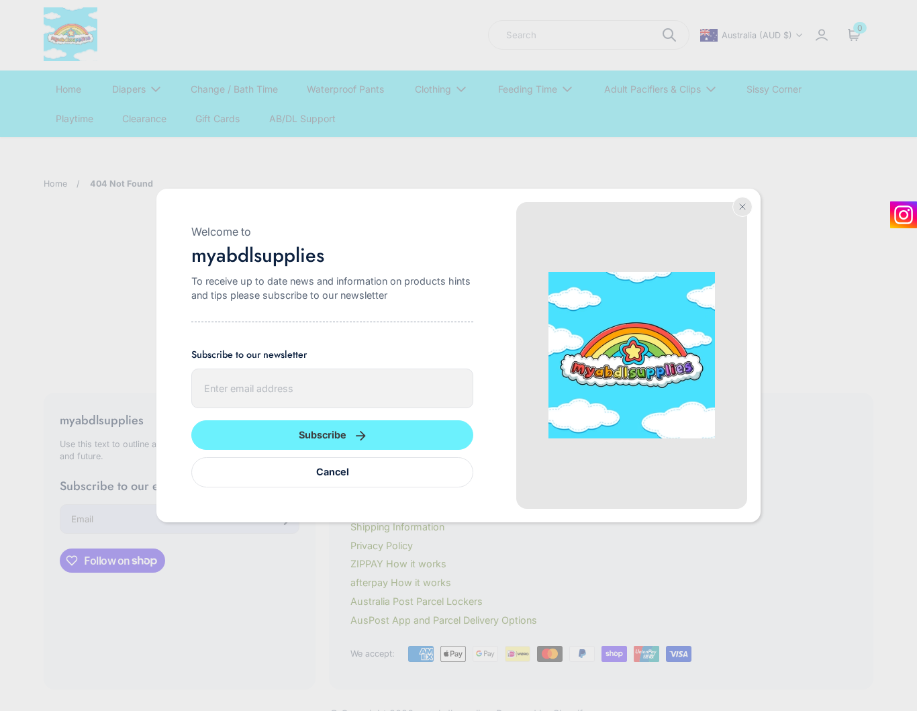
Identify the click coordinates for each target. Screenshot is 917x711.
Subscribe (322, 434)
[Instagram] (903, 214)
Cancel (332, 471)
